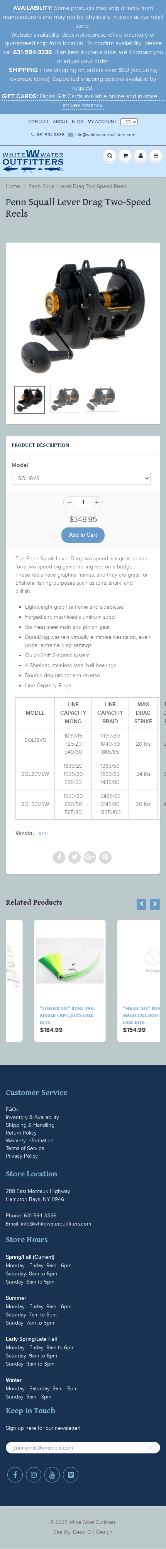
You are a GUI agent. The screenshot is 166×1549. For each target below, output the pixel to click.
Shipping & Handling (30, 1125)
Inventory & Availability (32, 1117)
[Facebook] (15, 1474)
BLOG (78, 121)
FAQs (12, 1109)
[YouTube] (52, 1474)
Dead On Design (93, 1532)
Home (13, 186)
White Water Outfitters (92, 1522)
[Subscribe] (150, 1448)
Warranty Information (30, 1140)
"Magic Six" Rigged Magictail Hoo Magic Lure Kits (123, 1015)
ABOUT (60, 121)
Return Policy (21, 1133)
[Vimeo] (70, 1474)
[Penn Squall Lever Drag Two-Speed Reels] (83, 315)
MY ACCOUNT (102, 121)
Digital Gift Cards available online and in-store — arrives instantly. (83, 100)
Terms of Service (25, 1148)
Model (20, 465)
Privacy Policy (22, 1156)
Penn (42, 833)
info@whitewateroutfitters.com (105, 134)
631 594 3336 (50, 134)
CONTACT (38, 121)
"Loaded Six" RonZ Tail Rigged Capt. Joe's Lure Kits (42, 1015)
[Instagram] (33, 1474)
